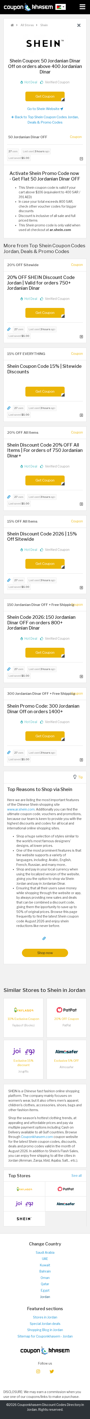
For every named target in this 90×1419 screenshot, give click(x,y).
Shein (44, 25)
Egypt (45, 1290)
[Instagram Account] (38, 1371)
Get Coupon (45, 96)
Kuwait (45, 1265)
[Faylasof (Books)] (23, 1009)
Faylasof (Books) (23, 1025)
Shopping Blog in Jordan (45, 1330)
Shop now (45, 953)
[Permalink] (8, 329)
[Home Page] (28, 7)
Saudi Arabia (45, 1252)
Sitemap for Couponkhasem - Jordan (45, 1336)
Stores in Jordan (45, 1317)
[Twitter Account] (51, 1371)
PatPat (67, 1025)
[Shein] (45, 43)
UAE (45, 1259)
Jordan (45, 1297)
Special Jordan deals (45, 1324)
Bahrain (45, 1271)
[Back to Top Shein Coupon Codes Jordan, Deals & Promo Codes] (79, 25)
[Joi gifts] (23, 1051)
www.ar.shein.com (21, 809)
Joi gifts (23, 1071)
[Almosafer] (66, 1051)
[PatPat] (66, 1009)
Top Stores (19, 1175)
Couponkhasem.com (37, 1137)
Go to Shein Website (43, 109)
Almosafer (67, 1067)
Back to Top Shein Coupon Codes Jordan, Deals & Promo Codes (46, 119)
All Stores (27, 25)
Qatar (45, 1284)
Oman (45, 1278)
